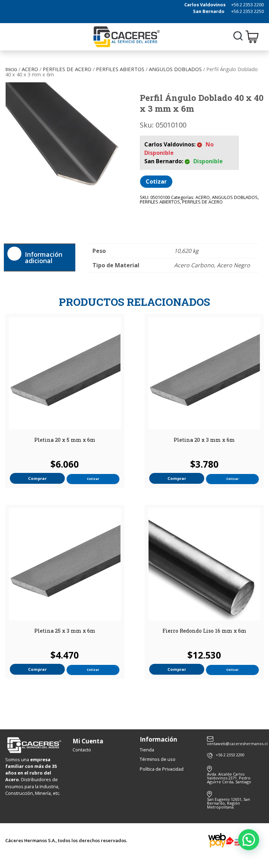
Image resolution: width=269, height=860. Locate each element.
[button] (248, 839)
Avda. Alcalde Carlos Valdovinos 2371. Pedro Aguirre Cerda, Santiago (229, 778)
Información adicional (43, 257)
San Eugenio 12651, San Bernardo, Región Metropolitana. (228, 803)
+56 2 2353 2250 (247, 11)
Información (158, 739)
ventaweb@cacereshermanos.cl (235, 743)
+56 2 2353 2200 (247, 4)
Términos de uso (157, 759)
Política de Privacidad (162, 769)
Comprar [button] (37, 478)
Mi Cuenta (88, 741)
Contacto (82, 750)
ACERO (30, 69)
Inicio (11, 69)
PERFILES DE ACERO (67, 69)
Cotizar (156, 181)
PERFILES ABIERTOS (120, 69)
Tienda (147, 750)
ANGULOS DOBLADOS (175, 69)
